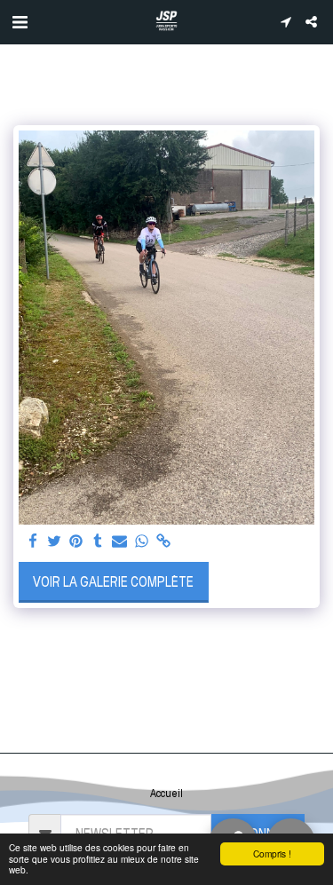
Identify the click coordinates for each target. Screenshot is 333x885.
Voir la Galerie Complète (113, 581)
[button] (19, 21)
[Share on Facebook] (33, 541)
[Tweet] (55, 541)
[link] (163, 541)
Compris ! (272, 853)
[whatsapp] (142, 541)
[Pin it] (76, 541)
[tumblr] (99, 541)
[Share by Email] (120, 541)
